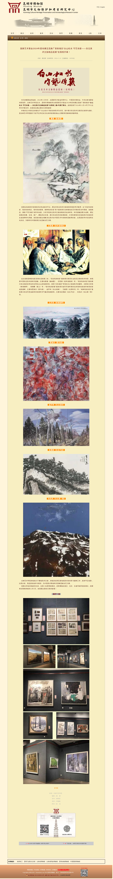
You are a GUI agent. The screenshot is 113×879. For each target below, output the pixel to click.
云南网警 (62, 875)
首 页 (12, 33)
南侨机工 (20, 861)
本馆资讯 (48, 869)
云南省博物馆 (41, 861)
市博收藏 (42, 869)
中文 (98, 7)
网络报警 (67, 875)
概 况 (22, 33)
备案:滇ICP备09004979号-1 (52, 875)
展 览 (80, 33)
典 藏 (70, 33)
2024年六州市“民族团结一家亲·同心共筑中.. (39, 843)
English (102, 7)
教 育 (61, 33)
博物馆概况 (30, 869)
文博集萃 (54, 869)
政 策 (31, 33)
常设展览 (36, 869)
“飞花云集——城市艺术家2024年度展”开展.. (76, 843)
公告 (90, 33)
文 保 (99, 33)
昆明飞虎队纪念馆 (29, 861)
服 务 (41, 33)
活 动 (51, 33)
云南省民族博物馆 (52, 861)
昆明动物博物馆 (64, 861)
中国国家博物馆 (75, 861)
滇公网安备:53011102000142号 (36, 875)
